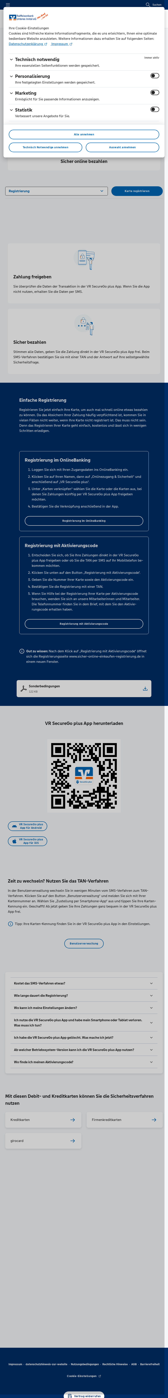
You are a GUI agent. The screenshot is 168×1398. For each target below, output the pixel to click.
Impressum (60, 44)
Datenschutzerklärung (26, 44)
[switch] (154, 75)
